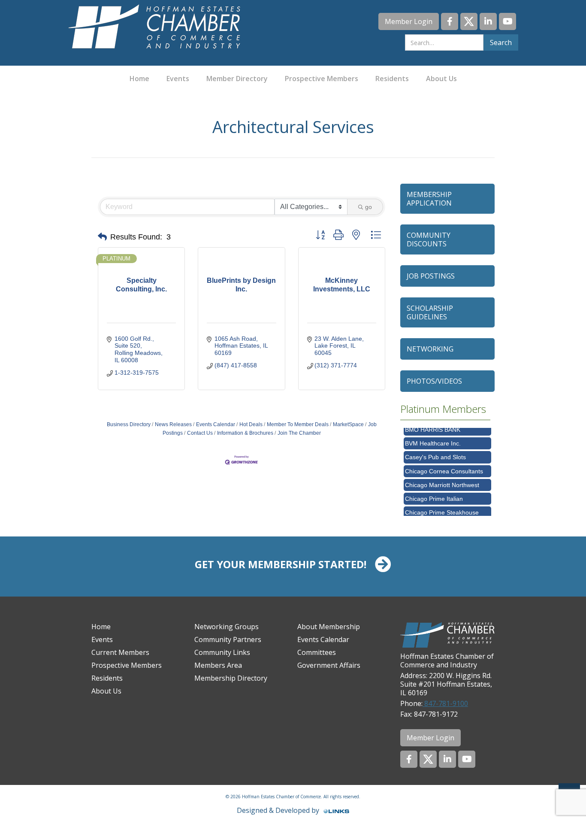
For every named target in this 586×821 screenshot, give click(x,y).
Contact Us (200, 433)
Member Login (408, 21)
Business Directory (129, 424)
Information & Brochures (245, 433)
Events (177, 78)
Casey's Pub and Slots (435, 451)
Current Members (120, 652)
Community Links (222, 652)
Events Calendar (215, 424)
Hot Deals (251, 424)
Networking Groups (226, 626)
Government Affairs (328, 665)
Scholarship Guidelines (430, 312)
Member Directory (237, 78)
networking (430, 349)
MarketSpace (348, 424)
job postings (431, 276)
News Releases (173, 424)
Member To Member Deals (298, 424)
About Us (441, 78)
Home (139, 78)
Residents (392, 78)
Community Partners (227, 639)
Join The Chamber (299, 433)
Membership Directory (230, 678)
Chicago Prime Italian (434, 492)
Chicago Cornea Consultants (444, 465)
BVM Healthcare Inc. (433, 437)
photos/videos (434, 381)
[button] (102, 237)
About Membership (328, 626)
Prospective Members (321, 78)
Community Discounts (428, 239)
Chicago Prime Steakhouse (442, 506)
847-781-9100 (445, 703)
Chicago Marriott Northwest (442, 479)
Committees (316, 652)
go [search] (368, 206)
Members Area (218, 665)
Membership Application (429, 199)
